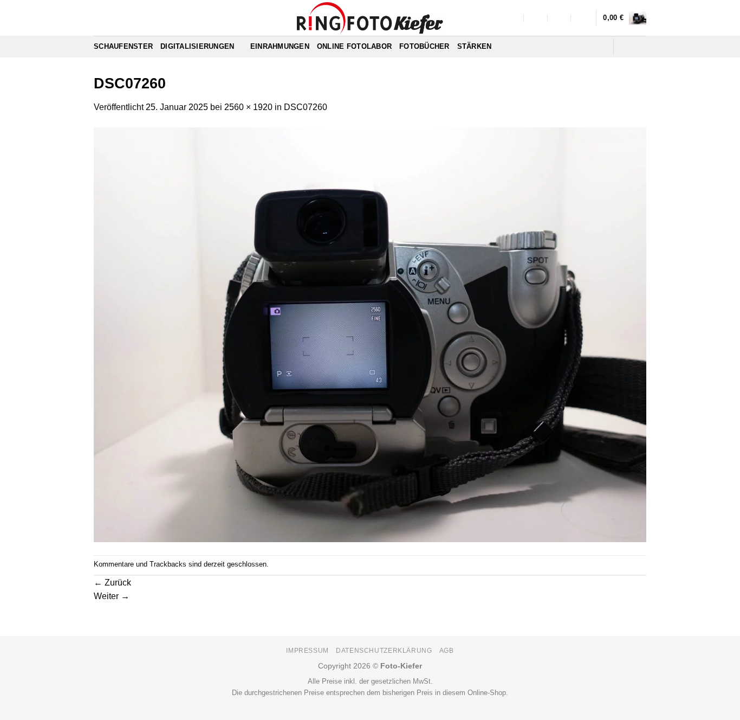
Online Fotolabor (354, 46)
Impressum (307, 650)
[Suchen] (601, 46)
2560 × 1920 (248, 107)
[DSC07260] (370, 334)
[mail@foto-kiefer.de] (536, 18)
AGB (446, 650)
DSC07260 (305, 107)
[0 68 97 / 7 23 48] (583, 18)
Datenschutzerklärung (384, 650)
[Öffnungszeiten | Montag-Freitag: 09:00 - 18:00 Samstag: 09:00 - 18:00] (560, 18)
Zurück (112, 582)
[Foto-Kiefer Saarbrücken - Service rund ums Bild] (370, 17)
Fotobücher (424, 46)
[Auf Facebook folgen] (625, 47)
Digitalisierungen (197, 46)
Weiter (111, 596)
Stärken (474, 46)
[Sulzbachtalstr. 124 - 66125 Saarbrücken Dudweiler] (512, 18)
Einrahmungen (279, 46)
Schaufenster (123, 46)
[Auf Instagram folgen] (639, 47)
